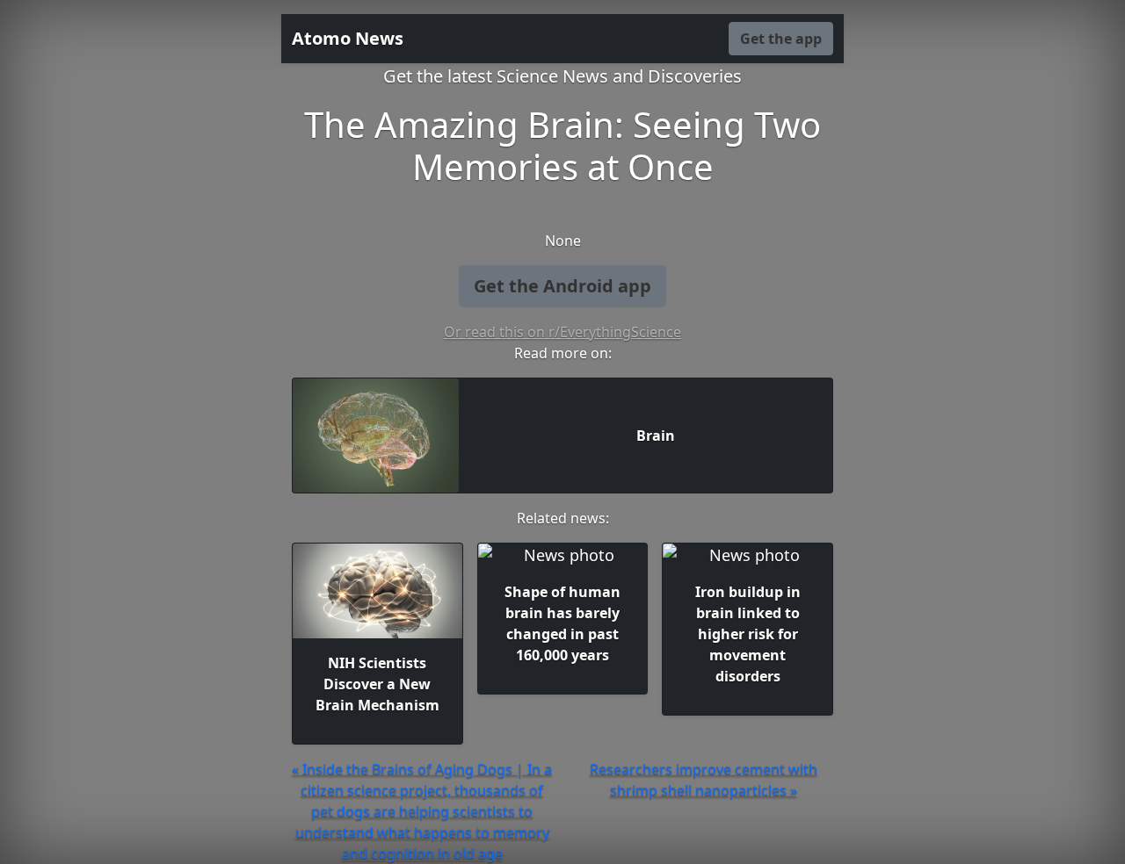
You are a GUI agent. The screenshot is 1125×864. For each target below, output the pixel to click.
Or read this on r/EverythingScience (562, 332)
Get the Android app (562, 286)
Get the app (781, 38)
